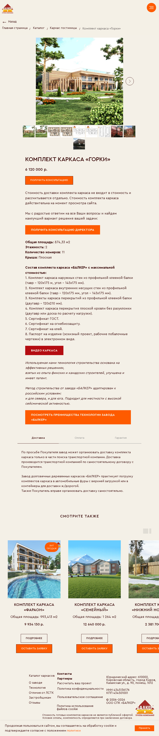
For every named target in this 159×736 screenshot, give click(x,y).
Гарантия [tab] (121, 438)
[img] (145, 708)
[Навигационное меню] (151, 7)
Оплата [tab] (79, 438)
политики (74, 730)
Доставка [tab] (38, 438)
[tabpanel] (79, 474)
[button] (49, 180)
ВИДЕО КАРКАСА (44, 350)
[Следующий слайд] (130, 81)
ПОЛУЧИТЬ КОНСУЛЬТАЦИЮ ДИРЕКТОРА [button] (62, 229)
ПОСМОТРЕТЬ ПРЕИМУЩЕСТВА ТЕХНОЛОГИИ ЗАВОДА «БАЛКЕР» (73, 417)
